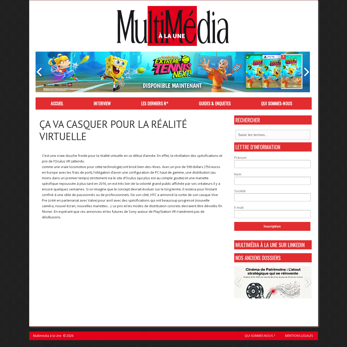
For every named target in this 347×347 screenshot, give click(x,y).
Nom (237, 174)
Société (240, 191)
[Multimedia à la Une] (173, 26)
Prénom (240, 157)
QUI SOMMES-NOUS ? (260, 336)
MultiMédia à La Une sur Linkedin (270, 245)
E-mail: (239, 207)
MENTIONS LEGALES (299, 336)
